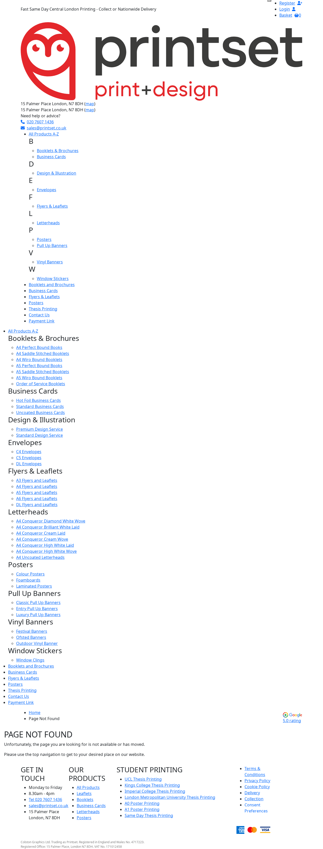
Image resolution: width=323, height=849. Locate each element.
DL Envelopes (29, 464)
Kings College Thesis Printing (152, 785)
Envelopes (46, 190)
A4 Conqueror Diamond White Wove (50, 521)
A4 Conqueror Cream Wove (42, 539)
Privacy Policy (257, 780)
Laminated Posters (34, 586)
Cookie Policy (257, 786)
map (90, 103)
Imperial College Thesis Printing (155, 791)
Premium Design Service (39, 429)
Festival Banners (31, 631)
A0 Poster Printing (142, 803)
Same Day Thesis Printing (149, 815)
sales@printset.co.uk (46, 128)
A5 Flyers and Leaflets (36, 492)
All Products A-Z (44, 134)
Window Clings (30, 660)
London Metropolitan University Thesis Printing (170, 797)
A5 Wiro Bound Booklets (39, 377)
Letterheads (48, 223)
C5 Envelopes (28, 457)
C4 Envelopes (28, 451)
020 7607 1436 (40, 122)
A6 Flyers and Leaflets (36, 498)
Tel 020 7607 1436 (45, 799)
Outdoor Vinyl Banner (37, 643)
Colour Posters (30, 574)
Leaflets (84, 793)
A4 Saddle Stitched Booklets (42, 353)
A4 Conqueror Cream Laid (40, 533)
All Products (88, 787)
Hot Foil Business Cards (38, 400)
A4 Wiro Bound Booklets (39, 359)
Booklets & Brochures (57, 150)
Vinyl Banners (50, 262)
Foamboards (28, 580)
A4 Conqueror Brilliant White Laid (47, 527)
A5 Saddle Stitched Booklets (42, 371)
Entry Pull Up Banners (37, 608)
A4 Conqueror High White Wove (46, 551)
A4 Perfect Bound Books (39, 347)
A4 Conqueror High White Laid (45, 545)
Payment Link (42, 321)
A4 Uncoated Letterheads (40, 557)
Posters (44, 239)
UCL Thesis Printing (143, 779)
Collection (254, 799)
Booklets (85, 799)
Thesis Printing (43, 309)
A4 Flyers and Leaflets (36, 486)
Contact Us (39, 315)
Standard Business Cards (40, 406)
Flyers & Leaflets (52, 206)
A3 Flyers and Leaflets (36, 480)
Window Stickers (53, 278)
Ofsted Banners (31, 637)
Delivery (252, 793)
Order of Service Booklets (40, 384)
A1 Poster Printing (142, 809)
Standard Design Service (39, 435)
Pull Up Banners (52, 245)
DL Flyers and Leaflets (37, 504)
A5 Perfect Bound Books (39, 365)
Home (34, 712)
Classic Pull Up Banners (38, 602)
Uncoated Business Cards (40, 412)
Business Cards (51, 156)
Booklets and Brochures (52, 284)
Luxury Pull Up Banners (38, 614)
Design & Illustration (56, 173)
